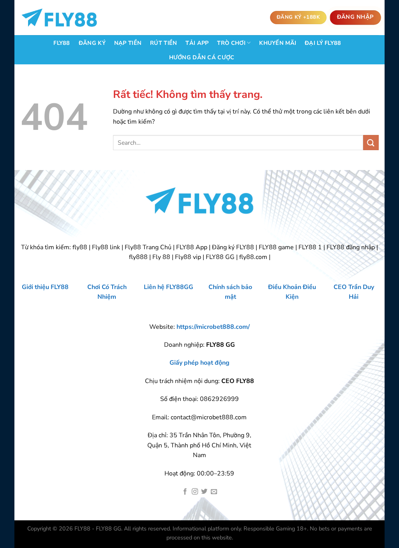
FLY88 (61, 43)
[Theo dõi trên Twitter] (204, 491)
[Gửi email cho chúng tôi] (214, 491)
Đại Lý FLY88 (323, 43)
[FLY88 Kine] (59, 18)
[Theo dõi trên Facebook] (185, 491)
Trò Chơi (231, 43)
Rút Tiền (163, 43)
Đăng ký (92, 43)
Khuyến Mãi (277, 43)
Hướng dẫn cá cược (202, 57)
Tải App (196, 43)
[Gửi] (371, 142)
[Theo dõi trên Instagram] (195, 491)
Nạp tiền (127, 43)
